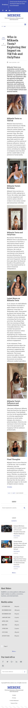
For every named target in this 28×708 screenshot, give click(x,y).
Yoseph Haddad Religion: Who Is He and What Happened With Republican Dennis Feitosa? (20, 545)
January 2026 (6, 617)
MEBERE (14, 15)
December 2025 (6, 614)
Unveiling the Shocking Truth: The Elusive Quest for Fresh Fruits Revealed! (18, 3)
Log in (9, 493)
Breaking (5, 4)
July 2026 (5, 632)
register (13, 493)
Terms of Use (14, 703)
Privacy (14, 698)
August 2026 (5, 636)
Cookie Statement (14, 700)
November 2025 (6, 610)
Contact (14, 695)
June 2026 (5, 628)
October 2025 (6, 606)
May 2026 (4, 625)
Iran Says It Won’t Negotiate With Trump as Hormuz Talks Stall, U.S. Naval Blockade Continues (20, 560)
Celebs (10, 487)
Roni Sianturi (17, 535)
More (13, 572)
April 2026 (5, 621)
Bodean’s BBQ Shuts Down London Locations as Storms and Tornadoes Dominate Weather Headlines (20, 529)
